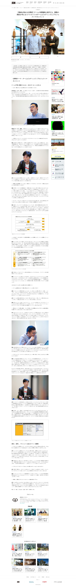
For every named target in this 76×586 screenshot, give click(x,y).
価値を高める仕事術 (16, 59)
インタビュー (38, 9)
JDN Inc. (40, 584)
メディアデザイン (27, 59)
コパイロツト (22, 59)
